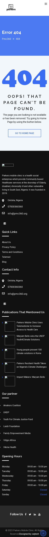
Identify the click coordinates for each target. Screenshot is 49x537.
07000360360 (15, 206)
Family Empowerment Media (16, 433)
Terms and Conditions (12, 252)
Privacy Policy (9, 247)
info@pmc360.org (17, 213)
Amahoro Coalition (12, 405)
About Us (6, 242)
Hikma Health (9, 447)
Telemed (6, 257)
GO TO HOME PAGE (24, 133)
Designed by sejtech (29, 534)
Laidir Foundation (11, 426)
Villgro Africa (9, 440)
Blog (4, 262)
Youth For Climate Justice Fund (18, 419)
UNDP (6, 412)
